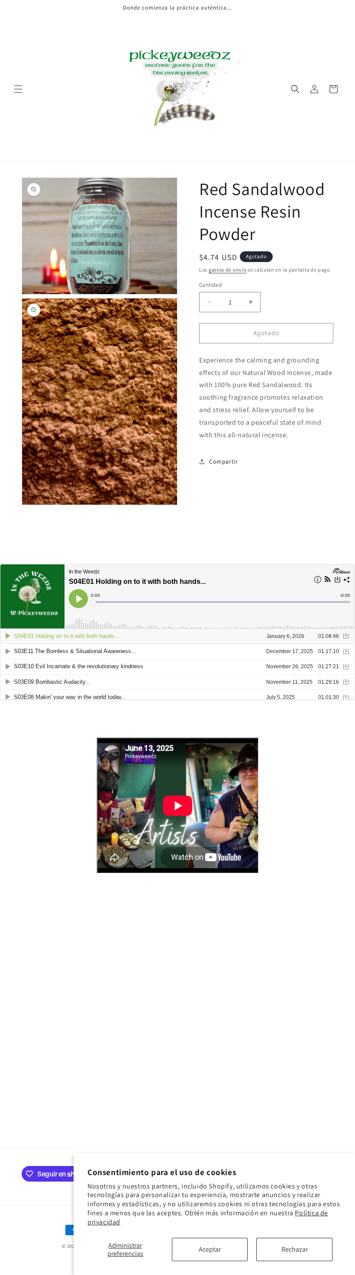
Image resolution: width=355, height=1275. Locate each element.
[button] (18, 89)
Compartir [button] (223, 461)
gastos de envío (228, 269)
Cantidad (210, 284)
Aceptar (210, 1249)
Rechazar (294, 1249)
